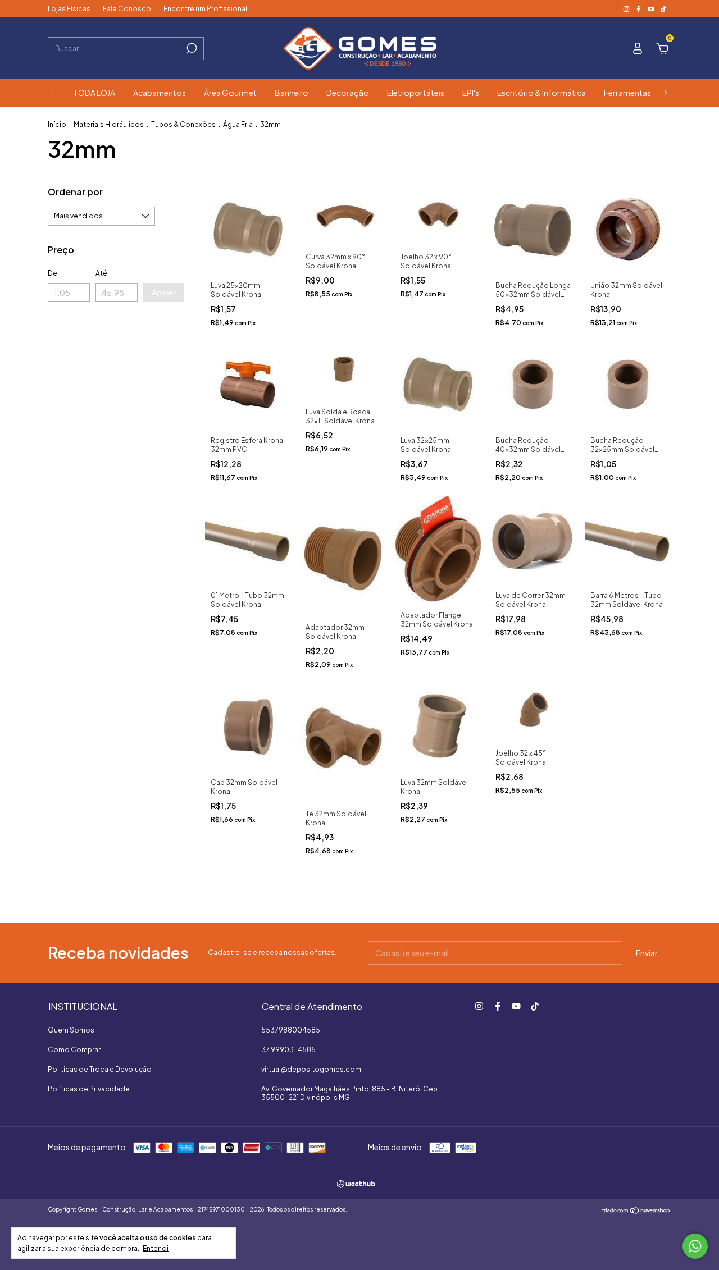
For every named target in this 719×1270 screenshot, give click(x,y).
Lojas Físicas (69, 8)
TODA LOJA (94, 93)
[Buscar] (190, 48)
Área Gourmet (230, 93)
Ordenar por (75, 192)
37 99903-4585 (288, 1049)
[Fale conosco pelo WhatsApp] (695, 1246)
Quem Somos (71, 1030)
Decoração (347, 93)
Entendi (156, 1248)
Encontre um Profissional (205, 8)
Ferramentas (627, 93)
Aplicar (164, 292)
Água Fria (238, 124)
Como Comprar (74, 1049)
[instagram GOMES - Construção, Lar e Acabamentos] (627, 8)
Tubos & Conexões (183, 124)
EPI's (470, 93)
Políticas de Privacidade (89, 1089)
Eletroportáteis (415, 93)
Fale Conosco (127, 8)
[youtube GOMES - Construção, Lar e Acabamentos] (652, 8)
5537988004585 (290, 1030)
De (52, 273)
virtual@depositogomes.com (311, 1069)
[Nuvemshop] (636, 1211)
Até (101, 273)
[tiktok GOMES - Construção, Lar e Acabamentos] (663, 8)
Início (57, 124)
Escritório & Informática (541, 93)
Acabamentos (159, 93)
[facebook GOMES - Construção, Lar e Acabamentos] (639, 8)
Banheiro (291, 93)
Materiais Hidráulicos (109, 124)
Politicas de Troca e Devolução (100, 1069)
